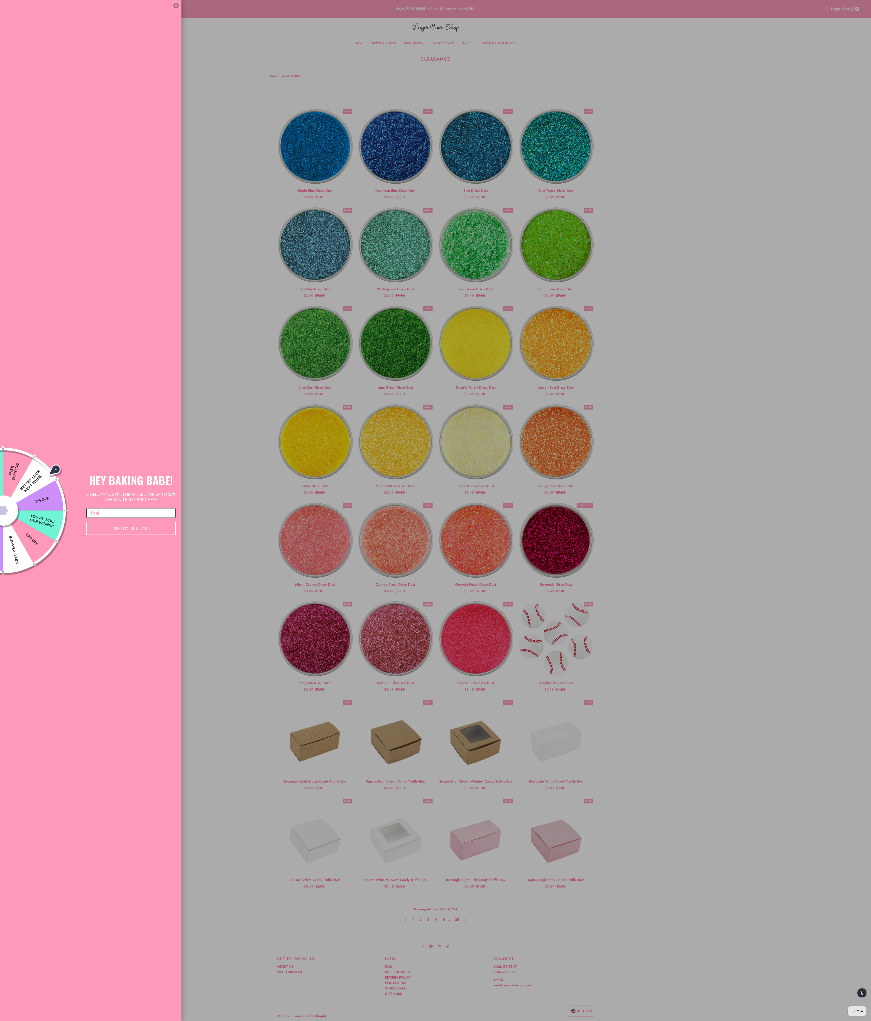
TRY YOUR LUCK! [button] (131, 528)
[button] (176, 5)
